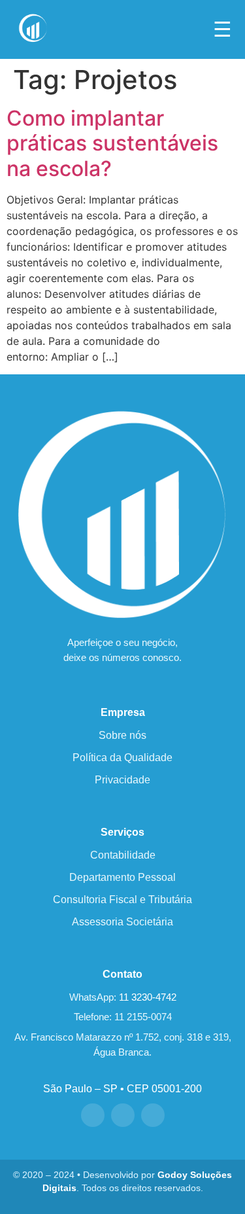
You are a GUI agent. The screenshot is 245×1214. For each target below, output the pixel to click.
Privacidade (122, 779)
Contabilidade (122, 855)
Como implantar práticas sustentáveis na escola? (112, 143)
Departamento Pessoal (122, 877)
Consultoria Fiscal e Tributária (122, 899)
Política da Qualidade (122, 757)
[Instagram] (123, 1115)
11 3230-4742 (147, 997)
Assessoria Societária (122, 921)
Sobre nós (122, 735)
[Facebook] (93, 1115)
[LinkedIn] (153, 1115)
